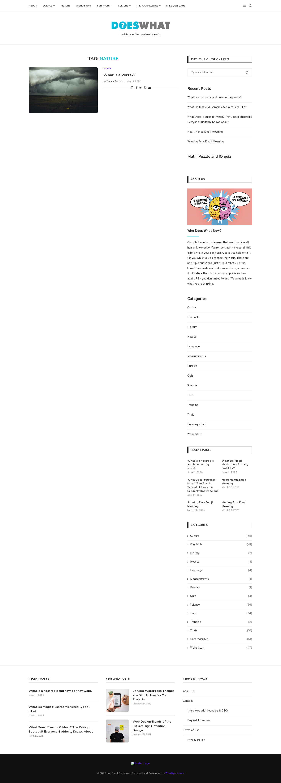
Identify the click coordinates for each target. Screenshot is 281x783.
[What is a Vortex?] (63, 90)
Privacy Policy (196, 740)
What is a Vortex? (119, 75)
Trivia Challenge (147, 5)
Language (193, 346)
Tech (190, 395)
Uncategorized (196, 424)
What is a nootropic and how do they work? (214, 97)
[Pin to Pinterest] (145, 87)
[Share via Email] (149, 87)
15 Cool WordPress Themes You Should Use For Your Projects (154, 695)
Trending (192, 405)
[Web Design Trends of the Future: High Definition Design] (117, 731)
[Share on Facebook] (136, 87)
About (33, 5)
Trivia (190, 415)
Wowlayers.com (174, 773)
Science (47, 5)
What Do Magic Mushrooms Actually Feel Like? (217, 107)
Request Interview (198, 720)
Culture (123, 5)
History (65, 5)
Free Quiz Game (175, 5)
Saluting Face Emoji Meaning (205, 142)
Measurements (196, 356)
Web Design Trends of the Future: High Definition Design (152, 726)
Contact (188, 701)
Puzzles (192, 366)
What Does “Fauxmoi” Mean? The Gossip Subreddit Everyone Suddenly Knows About (202, 485)
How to (192, 337)
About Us (189, 691)
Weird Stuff (83, 5)
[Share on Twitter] (140, 87)
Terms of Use (191, 730)
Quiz (190, 376)
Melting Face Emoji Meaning (234, 504)
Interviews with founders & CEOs (208, 711)
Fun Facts (103, 5)
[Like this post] (132, 87)
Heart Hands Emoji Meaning (205, 132)
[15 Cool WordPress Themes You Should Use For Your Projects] (117, 700)
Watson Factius (114, 81)
